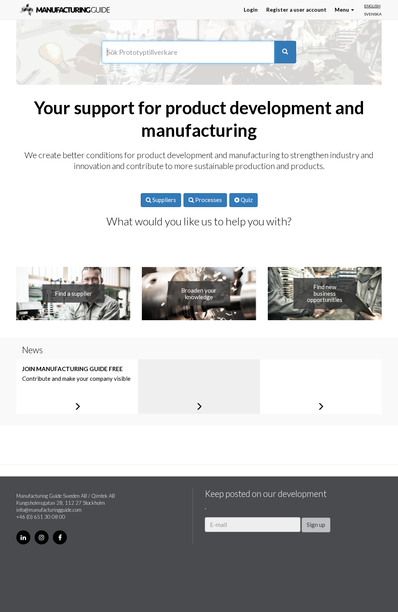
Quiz (246, 199)
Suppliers (163, 199)
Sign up (316, 524)
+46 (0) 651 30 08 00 (40, 517)
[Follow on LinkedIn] (23, 537)
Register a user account (296, 10)
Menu (342, 10)
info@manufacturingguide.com (49, 510)
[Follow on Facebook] (60, 537)
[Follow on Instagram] (42, 537)
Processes (208, 199)
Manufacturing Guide (64, 9)
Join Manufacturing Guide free (72, 368)
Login (251, 10)
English (372, 5)
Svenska (373, 14)
